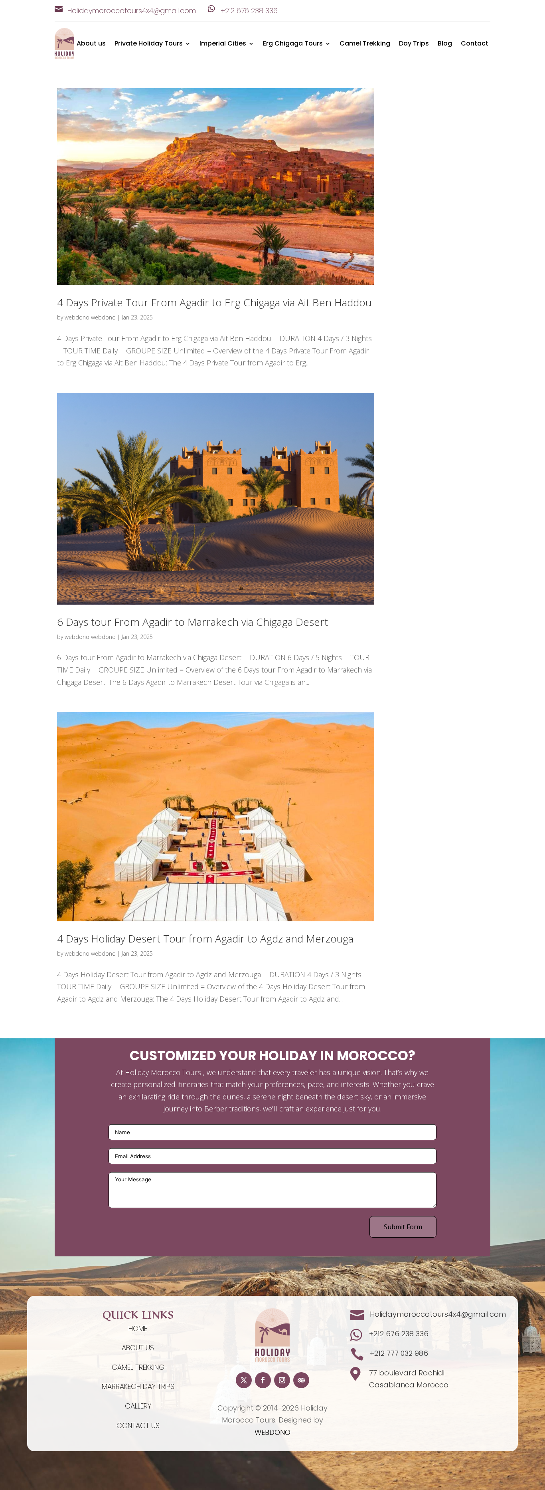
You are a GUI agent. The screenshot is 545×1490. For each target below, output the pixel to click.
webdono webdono (90, 317)
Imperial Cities (222, 44)
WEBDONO (272, 1432)
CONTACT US (138, 1425)
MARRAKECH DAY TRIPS (138, 1386)
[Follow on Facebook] (263, 1380)
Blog (445, 44)
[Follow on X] (244, 1380)
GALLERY (138, 1406)
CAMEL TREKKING (138, 1367)
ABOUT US (138, 1348)
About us (91, 44)
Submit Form (403, 1226)
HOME (137, 1328)
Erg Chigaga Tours (293, 44)
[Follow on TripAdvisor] (301, 1380)
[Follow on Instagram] (282, 1380)
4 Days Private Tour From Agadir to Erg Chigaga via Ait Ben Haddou (214, 302)
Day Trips (414, 44)
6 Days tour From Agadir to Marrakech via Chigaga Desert (192, 622)
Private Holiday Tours (149, 44)
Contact (474, 44)
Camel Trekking (365, 44)
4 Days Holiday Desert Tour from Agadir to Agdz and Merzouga (205, 938)
